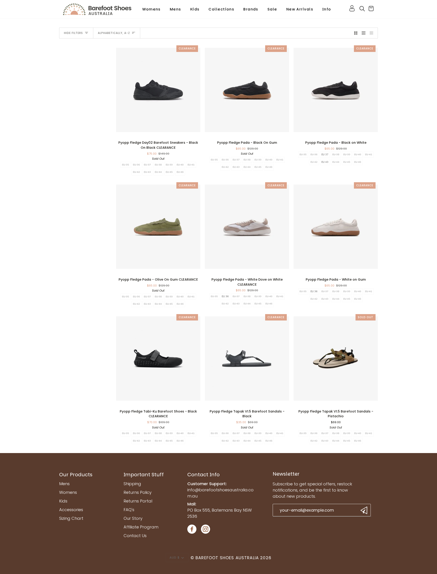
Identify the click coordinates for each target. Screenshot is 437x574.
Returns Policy (138, 492)
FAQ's (129, 509)
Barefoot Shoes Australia (227, 558)
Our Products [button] (75, 474)
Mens (64, 484)
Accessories (71, 509)
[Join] (363, 510)
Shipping (132, 484)
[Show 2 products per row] (356, 33)
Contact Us (135, 535)
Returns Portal (138, 501)
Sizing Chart (71, 518)
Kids (63, 501)
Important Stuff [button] (144, 474)
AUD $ (175, 557)
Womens (68, 492)
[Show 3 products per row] (364, 33)
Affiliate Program (141, 527)
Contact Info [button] (203, 474)
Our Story (133, 518)
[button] (151, 9)
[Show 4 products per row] (373, 33)
